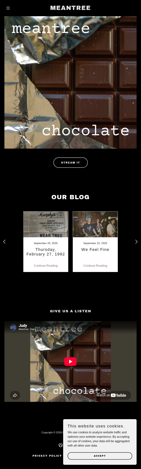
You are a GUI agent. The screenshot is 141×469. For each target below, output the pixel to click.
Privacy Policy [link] (47, 455)
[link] (70, 8)
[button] (14, 8)
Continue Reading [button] (46, 265)
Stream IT (70, 162)
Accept (100, 455)
